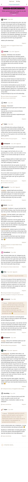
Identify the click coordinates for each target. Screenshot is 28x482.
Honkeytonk (6, 229)
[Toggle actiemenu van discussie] (26, 4)
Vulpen (4, 214)
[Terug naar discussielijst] (1, 4)
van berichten (13, 4)
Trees (4, 341)
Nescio (4, 54)
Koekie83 (5, 208)
